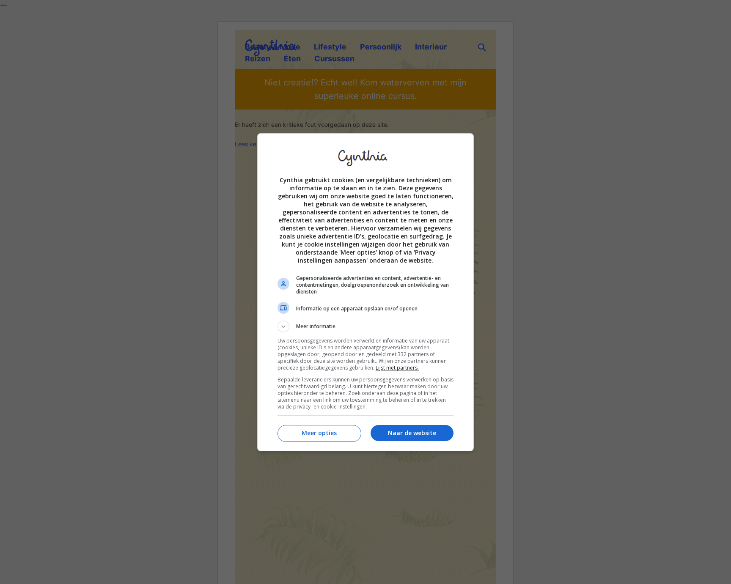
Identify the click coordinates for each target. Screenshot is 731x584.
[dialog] (365, 292)
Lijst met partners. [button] (397, 367)
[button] (365, 326)
